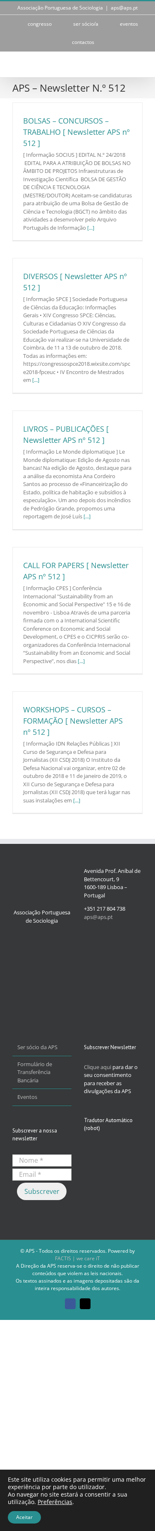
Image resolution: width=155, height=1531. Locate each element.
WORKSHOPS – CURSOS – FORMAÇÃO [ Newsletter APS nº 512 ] (73, 721)
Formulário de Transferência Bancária (34, 1072)
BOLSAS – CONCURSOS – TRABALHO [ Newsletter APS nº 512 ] (76, 132)
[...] (90, 227)
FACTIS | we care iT (77, 1258)
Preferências (55, 1502)
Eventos (27, 1097)
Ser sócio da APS (37, 1047)
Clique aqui (97, 1067)
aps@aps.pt (124, 7)
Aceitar (24, 1517)
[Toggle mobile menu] (139, 64)
